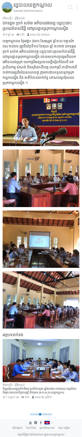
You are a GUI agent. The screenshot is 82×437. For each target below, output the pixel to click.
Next (74, 375)
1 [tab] (31, 414)
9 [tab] (49, 414)
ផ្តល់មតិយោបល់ (47, 428)
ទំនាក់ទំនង (31, 428)
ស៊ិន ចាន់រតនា (43, 34)
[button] (77, 7)
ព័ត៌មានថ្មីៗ (8, 18)
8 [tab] (46, 414)
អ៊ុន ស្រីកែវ (46, 397)
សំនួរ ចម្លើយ (64, 428)
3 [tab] (35, 414)
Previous (8, 375)
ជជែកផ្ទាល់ (17, 428)
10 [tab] (51, 414)
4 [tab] (37, 414)
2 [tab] (33, 414)
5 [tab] (40, 414)
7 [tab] (44, 414)
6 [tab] (42, 414)
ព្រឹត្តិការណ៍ (20, 18)
